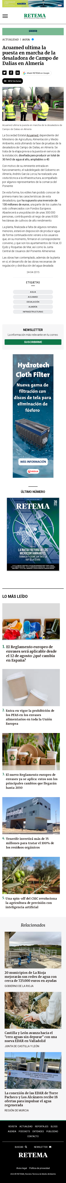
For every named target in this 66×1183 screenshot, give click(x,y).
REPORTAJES (41, 1126)
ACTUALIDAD (26, 1126)
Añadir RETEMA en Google (38, 73)
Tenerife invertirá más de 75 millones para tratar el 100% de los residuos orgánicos (30, 843)
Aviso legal (21, 1168)
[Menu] (5, 16)
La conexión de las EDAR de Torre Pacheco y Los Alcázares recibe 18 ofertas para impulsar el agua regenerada (31, 1099)
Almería (33, 307)
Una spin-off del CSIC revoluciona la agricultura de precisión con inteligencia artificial (31, 903)
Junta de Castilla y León (22, 1046)
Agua (26, 39)
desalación (33, 302)
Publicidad (52, 1131)
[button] (4, 72)
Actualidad (10, 39)
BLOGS (54, 1126)
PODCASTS (24, 1131)
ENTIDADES (38, 1131)
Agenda (12, 1131)
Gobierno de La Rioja (19, 986)
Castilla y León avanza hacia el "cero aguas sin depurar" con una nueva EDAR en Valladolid (31, 1037)
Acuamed (33, 297)
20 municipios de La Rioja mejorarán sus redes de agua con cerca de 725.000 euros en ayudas (31, 977)
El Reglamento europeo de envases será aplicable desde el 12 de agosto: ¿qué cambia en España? (31, 654)
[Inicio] (35, 16)
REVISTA (12, 1126)
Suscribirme (33, 342)
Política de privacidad (39, 1168)
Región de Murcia (17, 1110)
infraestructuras (33, 312)
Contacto (33, 1136)
